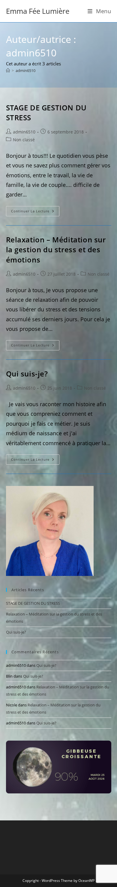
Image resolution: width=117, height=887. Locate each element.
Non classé (24, 139)
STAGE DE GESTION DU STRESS (33, 603)
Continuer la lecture (35, 212)
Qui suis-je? (27, 374)
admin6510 (25, 70)
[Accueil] (8, 70)
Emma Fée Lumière (37, 11)
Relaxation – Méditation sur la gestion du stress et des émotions (56, 250)
